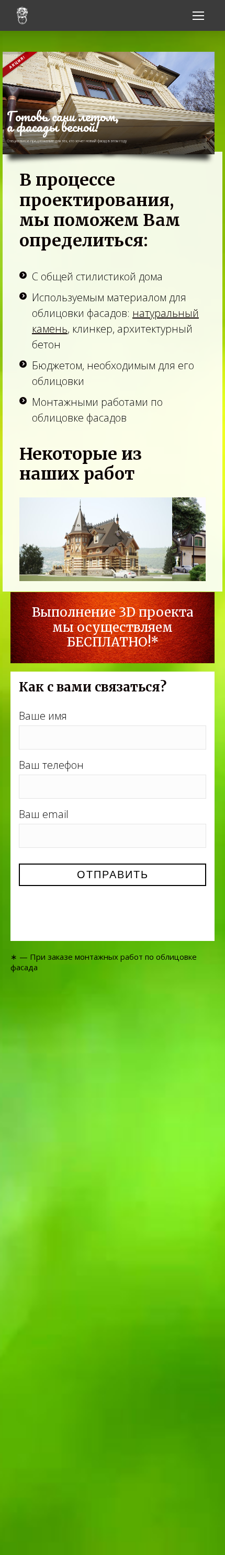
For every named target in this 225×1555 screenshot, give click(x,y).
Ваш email (44, 814)
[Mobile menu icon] (198, 15)
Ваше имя (43, 716)
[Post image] (95, 539)
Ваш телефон (51, 765)
